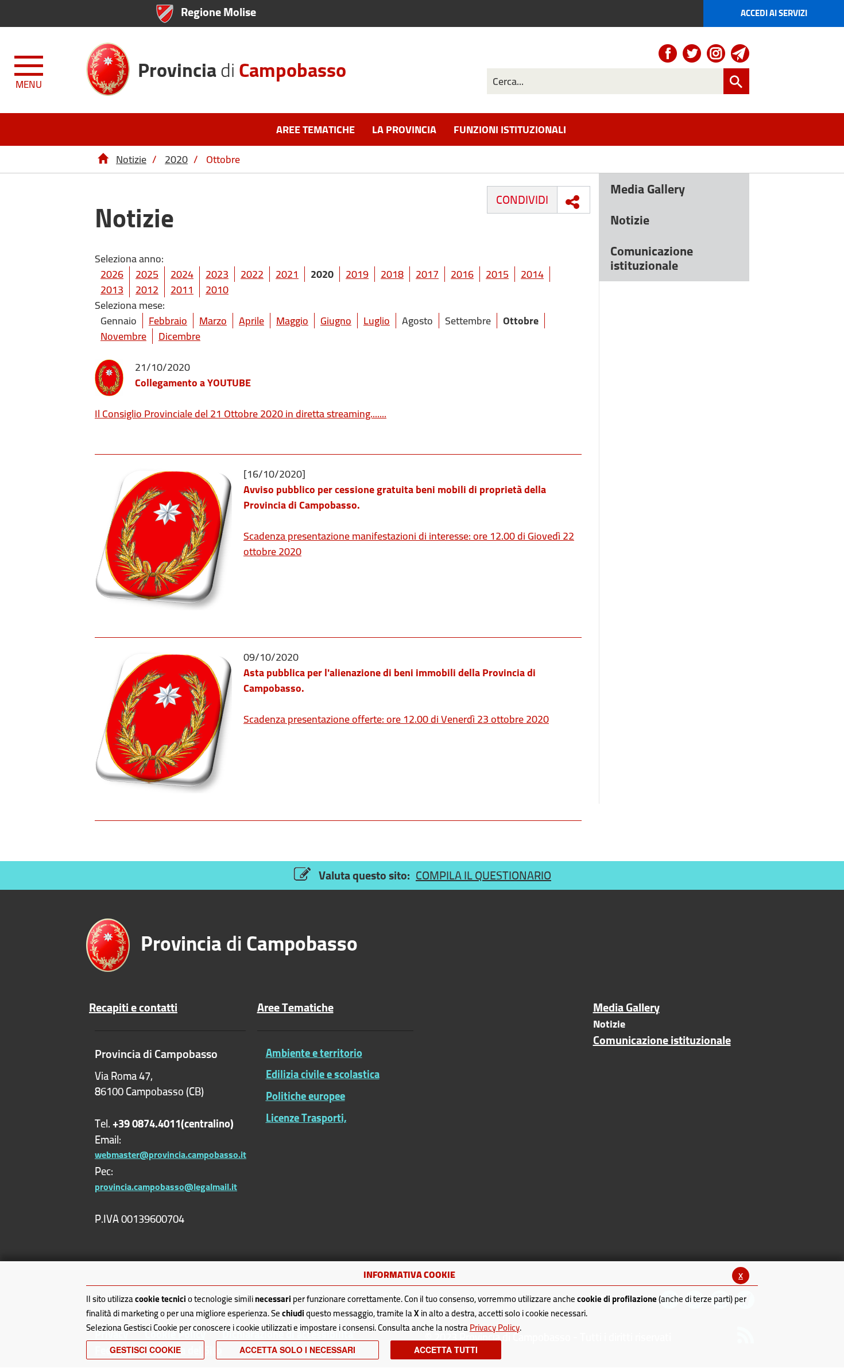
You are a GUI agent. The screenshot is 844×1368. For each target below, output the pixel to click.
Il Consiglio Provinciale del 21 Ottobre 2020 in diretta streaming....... (240, 413)
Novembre (123, 336)
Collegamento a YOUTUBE (193, 382)
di (242, 66)
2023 (217, 274)
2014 (532, 274)
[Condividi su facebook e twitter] (572, 202)
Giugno (335, 320)
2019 (357, 274)
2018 (392, 274)
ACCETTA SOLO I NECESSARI (297, 1349)
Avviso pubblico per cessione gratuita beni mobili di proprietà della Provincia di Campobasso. (394, 497)
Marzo (213, 320)
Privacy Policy (495, 1327)
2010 (217, 289)
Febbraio (168, 320)
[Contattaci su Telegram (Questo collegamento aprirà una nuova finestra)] (740, 53)
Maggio (292, 320)
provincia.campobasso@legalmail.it (166, 1186)
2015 (497, 274)
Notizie (131, 159)
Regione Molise (218, 11)
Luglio (376, 320)
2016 (462, 274)
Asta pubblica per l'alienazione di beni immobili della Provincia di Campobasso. (389, 680)
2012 (146, 289)
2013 (111, 289)
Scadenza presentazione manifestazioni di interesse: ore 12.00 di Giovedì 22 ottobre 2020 (408, 543)
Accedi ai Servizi (774, 13)
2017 (427, 274)
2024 (182, 274)
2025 (146, 274)
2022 (252, 274)
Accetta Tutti (446, 1349)
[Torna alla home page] (103, 159)
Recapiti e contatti (133, 1007)
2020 (176, 159)
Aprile (251, 320)
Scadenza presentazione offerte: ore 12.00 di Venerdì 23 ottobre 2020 (396, 719)
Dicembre (179, 336)
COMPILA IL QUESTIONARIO (483, 875)
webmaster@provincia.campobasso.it (170, 1154)
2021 (287, 274)
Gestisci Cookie (145, 1349)
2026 (111, 274)
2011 (182, 289)
